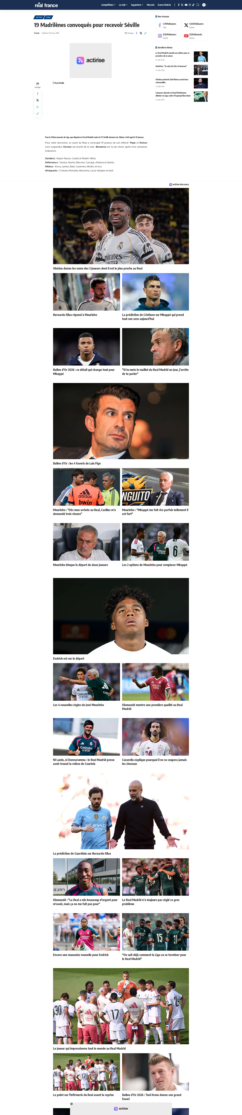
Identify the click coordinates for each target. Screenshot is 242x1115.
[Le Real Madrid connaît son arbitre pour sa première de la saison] (201, 56)
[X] (182, 5)
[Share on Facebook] (137, 33)
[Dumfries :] (201, 70)
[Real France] (52, 5)
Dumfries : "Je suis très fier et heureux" (171, 66)
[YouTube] (186, 5)
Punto (36, 33)
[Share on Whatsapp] (37, 107)
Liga (48, 17)
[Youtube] (195, 36)
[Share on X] (141, 33)
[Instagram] (190, 5)
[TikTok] (193, 5)
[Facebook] (178, 5)
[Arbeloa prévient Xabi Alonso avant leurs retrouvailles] (201, 83)
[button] (175, 5)
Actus (39, 17)
